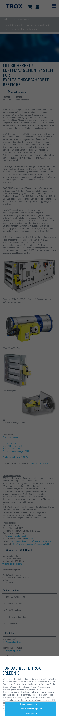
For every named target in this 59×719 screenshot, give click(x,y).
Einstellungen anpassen (30, 704)
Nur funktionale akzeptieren (30, 708)
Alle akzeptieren (30, 713)
